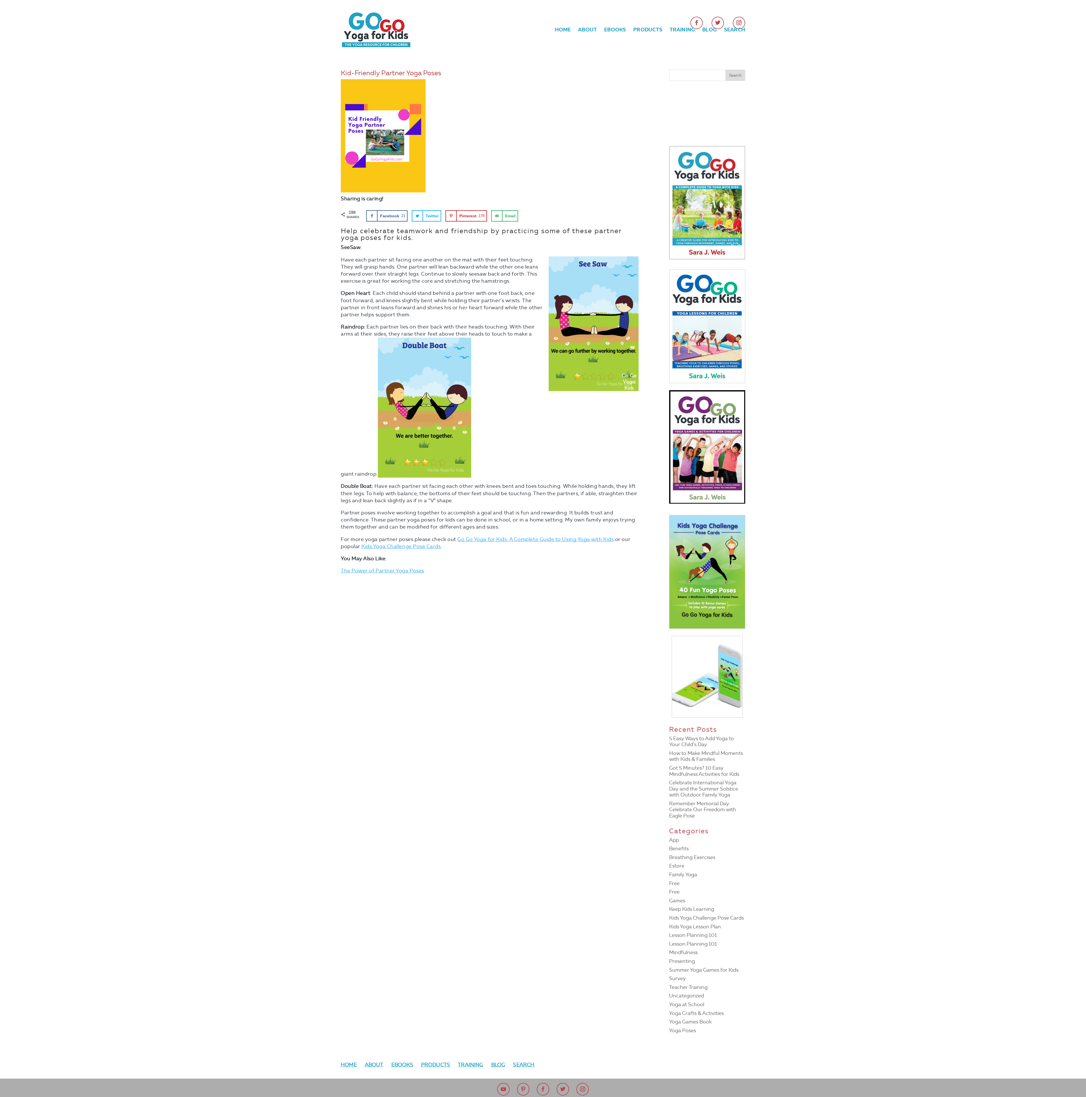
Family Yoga (683, 874)
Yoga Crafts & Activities (696, 1013)
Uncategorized (686, 996)
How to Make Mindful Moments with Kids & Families (706, 756)
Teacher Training (688, 987)
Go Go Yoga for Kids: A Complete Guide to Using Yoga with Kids (535, 539)
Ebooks (615, 30)
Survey (677, 978)
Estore (676, 866)
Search (734, 30)
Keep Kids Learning (691, 909)
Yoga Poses (682, 1030)
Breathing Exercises (692, 857)
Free (674, 883)
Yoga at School (686, 1004)
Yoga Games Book (690, 1022)
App (674, 840)
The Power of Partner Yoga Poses (382, 571)
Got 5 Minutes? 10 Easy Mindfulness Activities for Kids (704, 771)
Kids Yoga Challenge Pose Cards (401, 546)
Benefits (679, 848)
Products (647, 30)
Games (677, 901)
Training (682, 30)
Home (563, 30)
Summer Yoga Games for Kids (703, 970)
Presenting (682, 961)
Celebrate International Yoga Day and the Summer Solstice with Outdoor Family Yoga (703, 789)
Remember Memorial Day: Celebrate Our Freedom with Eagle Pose (702, 809)
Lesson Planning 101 (693, 935)
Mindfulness (683, 952)
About (587, 30)
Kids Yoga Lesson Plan (695, 927)
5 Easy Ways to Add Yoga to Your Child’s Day (701, 741)
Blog (709, 30)
